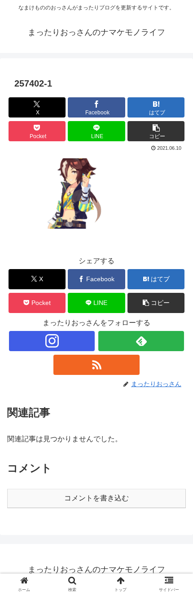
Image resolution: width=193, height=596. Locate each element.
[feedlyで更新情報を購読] (141, 341)
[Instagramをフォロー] (52, 341)
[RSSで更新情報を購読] (96, 365)
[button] (155, 131)
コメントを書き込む (96, 498)
